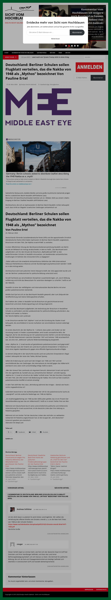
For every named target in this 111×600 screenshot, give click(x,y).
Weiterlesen (55, 39)
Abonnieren (77, 32)
